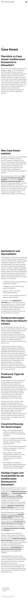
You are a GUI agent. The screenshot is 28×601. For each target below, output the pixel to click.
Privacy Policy (5, 589)
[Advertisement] (14, 23)
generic (3, 47)
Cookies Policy (5, 587)
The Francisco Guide (7, 1)
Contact (4, 590)
